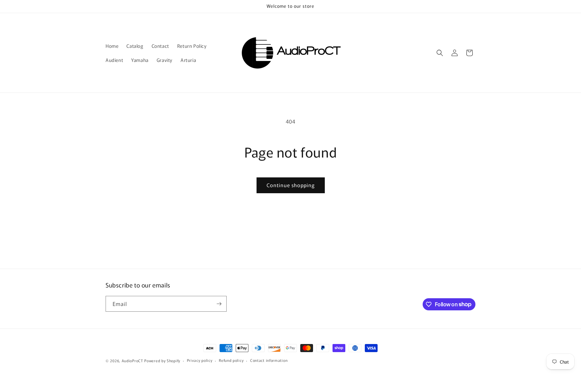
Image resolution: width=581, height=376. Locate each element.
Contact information (268, 360)
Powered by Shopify (162, 360)
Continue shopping (291, 185)
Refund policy (231, 360)
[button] (439, 52)
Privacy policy (199, 360)
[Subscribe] (218, 304)
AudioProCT (132, 360)
